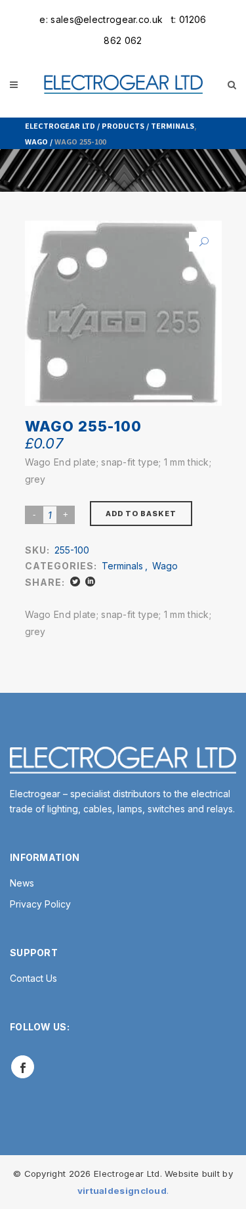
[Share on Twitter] (75, 581)
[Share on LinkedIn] (90, 581)
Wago (36, 141)
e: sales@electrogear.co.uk (101, 19)
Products (123, 125)
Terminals (172, 125)
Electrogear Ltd (60, 125)
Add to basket (141, 513)
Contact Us (33, 978)
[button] (199, 242)
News (22, 883)
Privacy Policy (40, 904)
